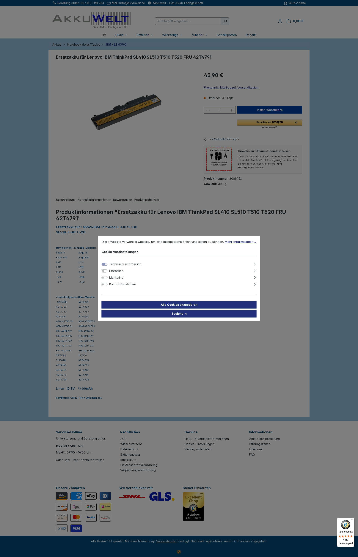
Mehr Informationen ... (241, 242)
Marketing (116, 278)
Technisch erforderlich (125, 264)
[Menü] (352, 520)
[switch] (105, 271)
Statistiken (116, 271)
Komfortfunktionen (122, 284)
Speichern (179, 314)
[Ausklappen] (254, 263)
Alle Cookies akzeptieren (179, 305)
